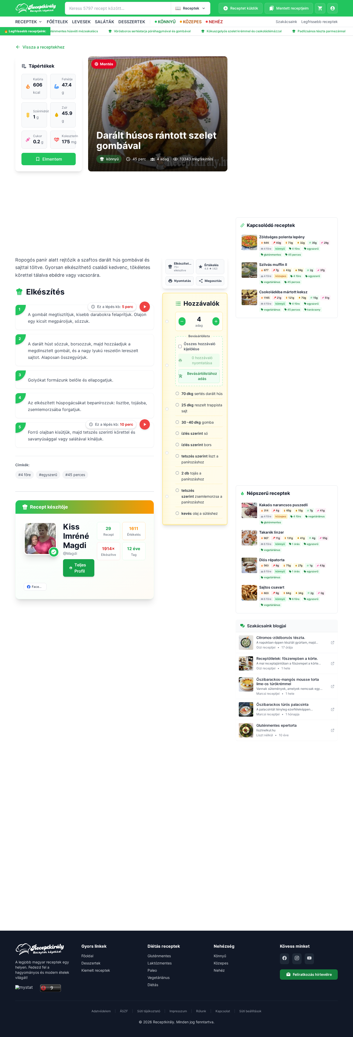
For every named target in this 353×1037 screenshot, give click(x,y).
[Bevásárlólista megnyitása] (320, 8)
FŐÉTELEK (57, 21)
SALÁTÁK (104, 21)
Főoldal (87, 956)
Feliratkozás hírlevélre (312, 974)
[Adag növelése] (215, 321)
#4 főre (24, 474)
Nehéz (219, 970)
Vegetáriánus (159, 977)
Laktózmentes (160, 963)
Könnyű (220, 956)
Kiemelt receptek (95, 970)
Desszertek (91, 963)
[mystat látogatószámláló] (26, 988)
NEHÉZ (216, 21)
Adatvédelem (101, 1011)
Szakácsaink (286, 21)
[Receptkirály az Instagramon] (297, 958)
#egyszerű (48, 474)
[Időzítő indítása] (145, 307)
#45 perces (75, 474)
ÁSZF (124, 1011)
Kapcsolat (223, 1011)
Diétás (153, 985)
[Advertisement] (121, 214)
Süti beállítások (250, 1011)
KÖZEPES (192, 21)
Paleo (152, 970)
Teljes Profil (80, 568)
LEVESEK (81, 21)
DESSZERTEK (131, 21)
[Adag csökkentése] (182, 321)
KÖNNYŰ (167, 21)
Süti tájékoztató (148, 1011)
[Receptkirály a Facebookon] (284, 958)
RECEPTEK (26, 21)
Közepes (221, 963)
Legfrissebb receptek (319, 21)
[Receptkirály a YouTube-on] (309, 958)
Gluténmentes (159, 956)
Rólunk (201, 1011)
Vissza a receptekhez (43, 47)
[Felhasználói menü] (332, 8)
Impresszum (178, 1011)
